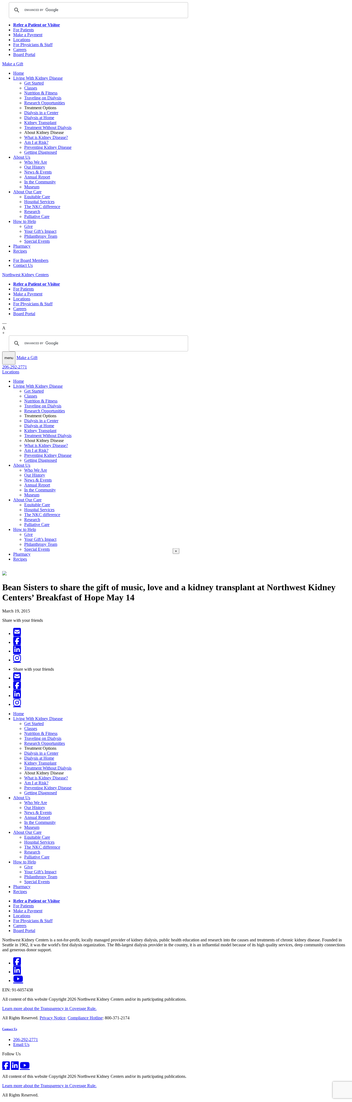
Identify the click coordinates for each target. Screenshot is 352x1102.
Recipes (20, 251)
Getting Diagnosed (40, 152)
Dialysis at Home (39, 117)
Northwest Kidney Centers (25, 274)
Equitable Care (37, 196)
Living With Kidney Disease (38, 78)
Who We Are (35, 162)
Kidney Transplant (40, 122)
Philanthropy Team (40, 236)
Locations (21, 39)
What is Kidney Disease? (46, 137)
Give (28, 226)
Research (32, 211)
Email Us (21, 1044)
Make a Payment (27, 34)
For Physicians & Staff (33, 44)
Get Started (34, 83)
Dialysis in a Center (41, 112)
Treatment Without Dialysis (48, 127)
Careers (19, 49)
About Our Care (27, 191)
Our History (34, 167)
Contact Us (23, 265)
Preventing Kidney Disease (48, 147)
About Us (21, 157)
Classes (30, 88)
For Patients (23, 29)
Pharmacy (22, 246)
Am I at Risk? (36, 142)
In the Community (40, 182)
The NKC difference (42, 206)
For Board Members (30, 260)
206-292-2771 (14, 367)
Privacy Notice (52, 1018)
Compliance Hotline (85, 1018)
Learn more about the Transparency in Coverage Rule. (49, 1008)
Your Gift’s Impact (40, 231)
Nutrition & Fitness (40, 93)
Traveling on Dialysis (42, 98)
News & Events (38, 172)
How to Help (24, 221)
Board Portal (24, 54)
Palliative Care (37, 216)
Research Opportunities (44, 102)
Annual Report (37, 177)
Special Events (37, 241)
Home (18, 73)
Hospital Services (39, 201)
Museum (31, 186)
